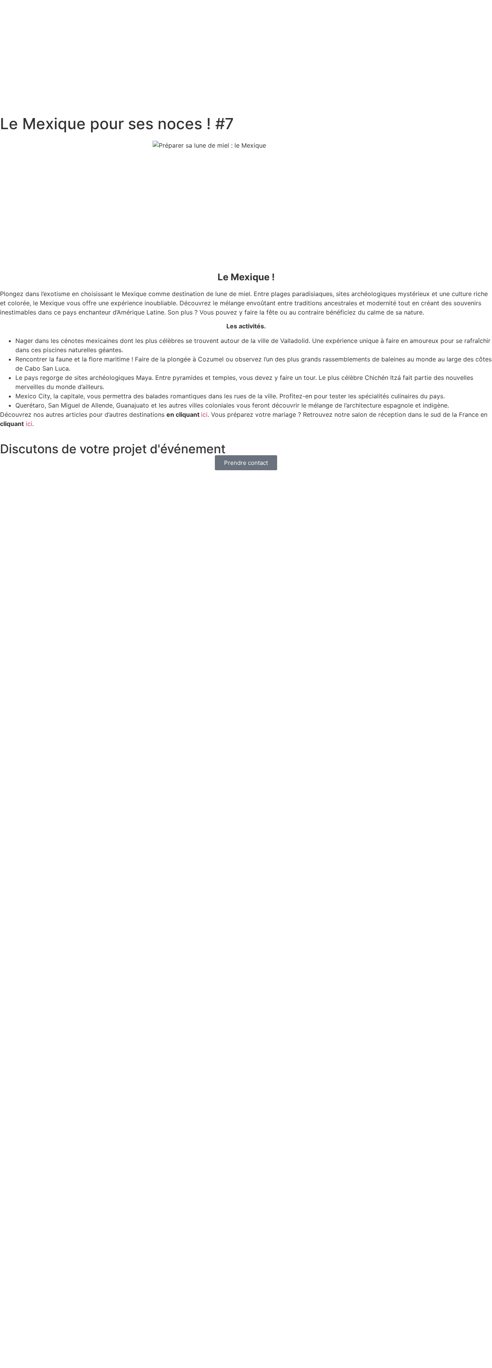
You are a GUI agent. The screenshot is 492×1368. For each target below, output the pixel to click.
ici (204, 414)
